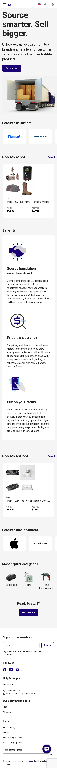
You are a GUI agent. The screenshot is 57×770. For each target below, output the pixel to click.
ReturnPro (30, 761)
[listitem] (28, 708)
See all (51, 157)
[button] (28, 749)
